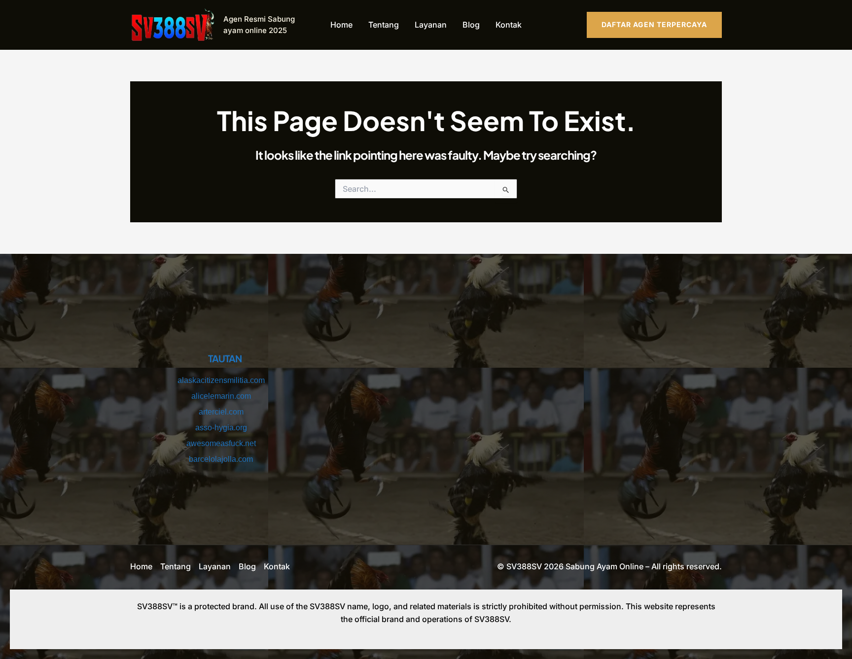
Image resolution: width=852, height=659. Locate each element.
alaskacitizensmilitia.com (221, 380)
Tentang (383, 25)
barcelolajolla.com (221, 459)
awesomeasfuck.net (221, 443)
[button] (654, 24)
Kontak (509, 25)
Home (341, 25)
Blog (471, 25)
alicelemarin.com (221, 396)
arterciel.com (221, 412)
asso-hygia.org (221, 427)
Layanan (431, 25)
